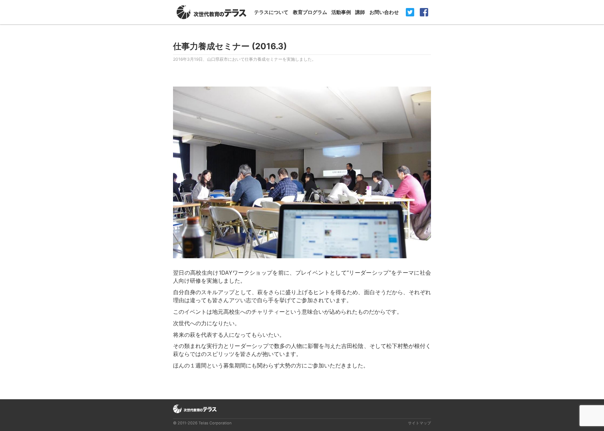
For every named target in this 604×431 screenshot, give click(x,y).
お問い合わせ (384, 12)
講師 (360, 12)
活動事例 (341, 12)
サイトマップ (419, 423)
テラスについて (271, 12)
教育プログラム (310, 12)
